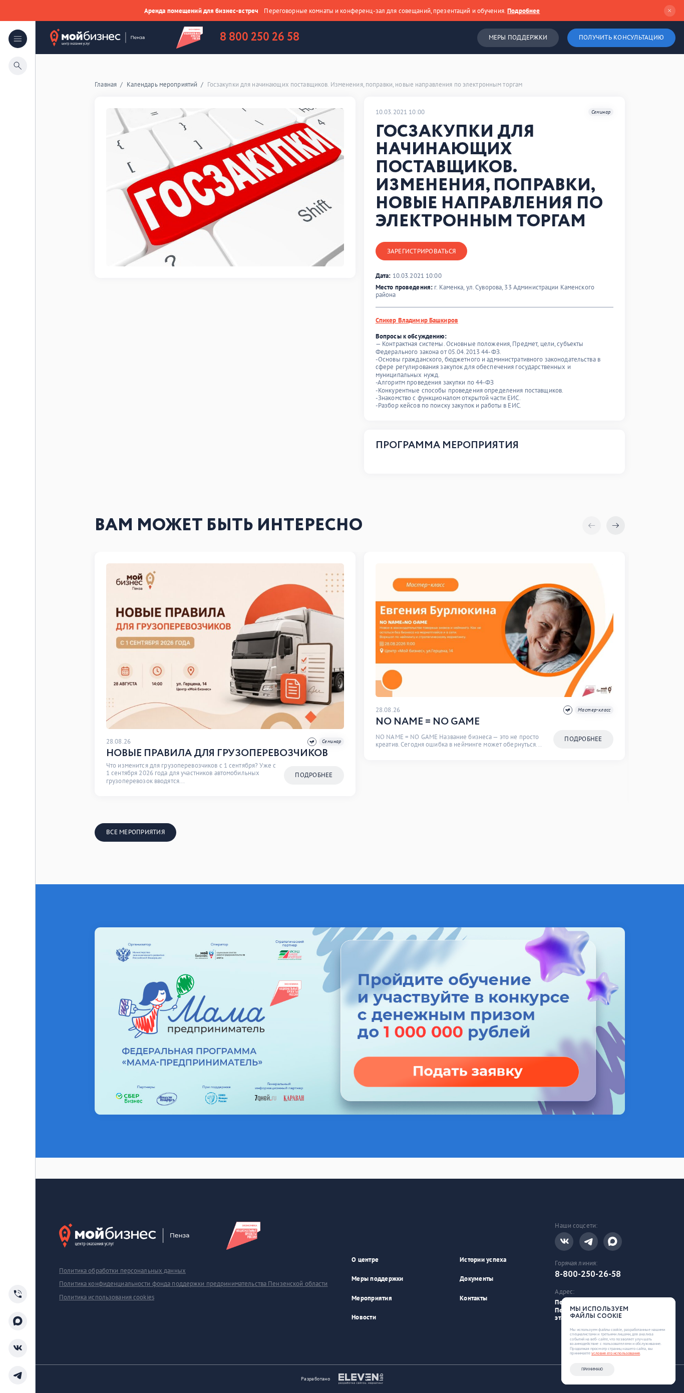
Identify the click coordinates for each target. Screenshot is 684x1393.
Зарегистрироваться (421, 251)
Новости (364, 1317)
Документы (476, 1278)
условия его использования (615, 1352)
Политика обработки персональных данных (122, 1270)
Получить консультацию (621, 37)
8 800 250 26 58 (259, 38)
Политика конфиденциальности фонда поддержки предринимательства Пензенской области (193, 1283)
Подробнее (523, 11)
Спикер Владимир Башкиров (417, 320)
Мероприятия (372, 1298)
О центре (365, 1259)
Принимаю (592, 1368)
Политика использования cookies (106, 1297)
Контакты (473, 1298)
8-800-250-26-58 (588, 1274)
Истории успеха (483, 1259)
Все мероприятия (135, 832)
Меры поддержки (518, 37)
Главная (106, 84)
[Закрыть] (669, 11)
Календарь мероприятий (162, 84)
